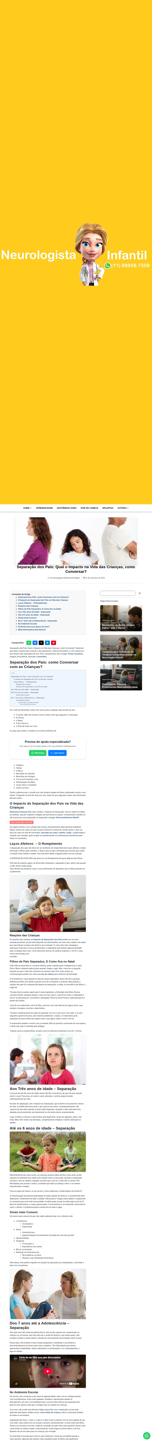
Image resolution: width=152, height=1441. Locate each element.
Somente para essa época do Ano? (34, 627)
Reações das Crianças (28, 606)
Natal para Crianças (19, 812)
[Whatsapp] (146, 1435)
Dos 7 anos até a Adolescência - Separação (37, 621)
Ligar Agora (59, 753)
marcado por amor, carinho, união (56, 833)
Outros (122, 508)
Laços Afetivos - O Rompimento (32, 603)
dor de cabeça (47, 974)
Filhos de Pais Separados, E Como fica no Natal (39, 609)
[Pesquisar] (139, 593)
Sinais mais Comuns (27, 618)
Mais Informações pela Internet (32, 630)
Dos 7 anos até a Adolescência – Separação (27, 698)
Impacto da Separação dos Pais (47, 939)
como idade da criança (50, 1412)
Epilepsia (108, 508)
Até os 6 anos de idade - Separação (34, 615)
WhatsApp (39, 753)
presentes (42, 657)
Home (26, 508)
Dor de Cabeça (89, 508)
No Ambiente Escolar (27, 624)
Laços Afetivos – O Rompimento (25, 682)
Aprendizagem (44, 508)
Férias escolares (75, 654)
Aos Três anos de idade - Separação (34, 612)
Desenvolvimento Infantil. (67, 817)
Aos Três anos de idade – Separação (25, 689)
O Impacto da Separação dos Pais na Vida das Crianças (43, 600)
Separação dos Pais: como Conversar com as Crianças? (43, 597)
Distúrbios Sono (67, 508)
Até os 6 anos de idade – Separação (24, 692)
